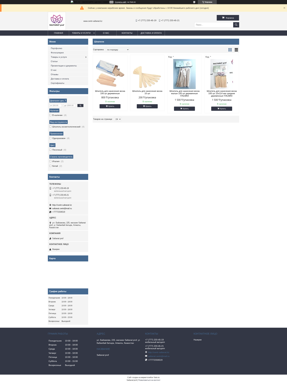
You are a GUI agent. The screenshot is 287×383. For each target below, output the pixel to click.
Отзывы (54, 74)
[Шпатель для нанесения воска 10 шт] (147, 74)
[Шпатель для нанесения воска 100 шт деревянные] (110, 74)
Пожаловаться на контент (149, 380)
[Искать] (236, 24)
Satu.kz (157, 377)
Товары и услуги (81, 33)
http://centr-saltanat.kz (62, 205)
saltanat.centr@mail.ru (62, 208)
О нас (106, 33)
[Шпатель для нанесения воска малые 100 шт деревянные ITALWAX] (184, 74)
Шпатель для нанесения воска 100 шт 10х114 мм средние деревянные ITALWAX (222, 93)
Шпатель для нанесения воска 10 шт (147, 92)
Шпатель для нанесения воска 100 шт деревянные (110, 92)
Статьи (54, 61)
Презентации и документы (64, 65)
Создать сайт (120, 2)
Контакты (127, 33)
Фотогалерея (57, 52)
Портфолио (56, 48)
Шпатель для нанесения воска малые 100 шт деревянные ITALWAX (185, 93)
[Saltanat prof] (57, 29)
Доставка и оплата (151, 33)
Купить (111, 106)
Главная (58, 33)
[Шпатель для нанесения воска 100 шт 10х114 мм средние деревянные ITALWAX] (222, 74)
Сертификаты (57, 83)
